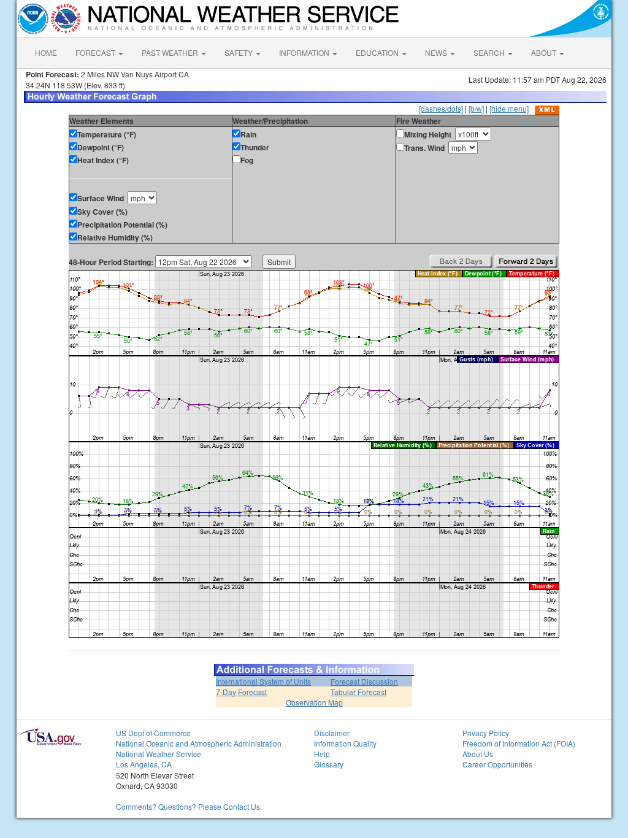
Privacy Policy (485, 733)
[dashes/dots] (441, 108)
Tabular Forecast (358, 691)
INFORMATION (305, 52)
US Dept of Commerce (153, 733)
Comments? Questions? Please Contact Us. (189, 806)
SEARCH (490, 52)
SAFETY (239, 52)
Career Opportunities (497, 764)
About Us (477, 753)
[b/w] (476, 108)
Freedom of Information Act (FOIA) (518, 743)
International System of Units (263, 681)
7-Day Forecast (241, 691)
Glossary (328, 764)
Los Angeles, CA (144, 764)
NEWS (437, 52)
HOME (46, 52)
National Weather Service (158, 753)
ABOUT (544, 52)
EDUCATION (378, 52)
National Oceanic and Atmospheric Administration (198, 743)
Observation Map (314, 702)
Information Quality (345, 743)
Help (322, 753)
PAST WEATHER (171, 52)
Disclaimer (332, 733)
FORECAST (96, 52)
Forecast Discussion (364, 681)
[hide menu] (509, 108)
